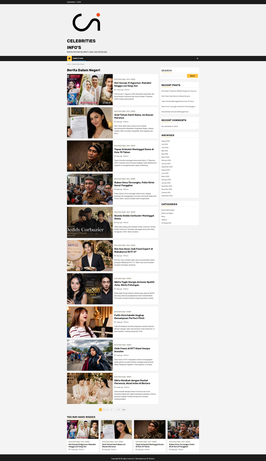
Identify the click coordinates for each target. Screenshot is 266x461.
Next (123, 409)
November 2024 (166, 189)
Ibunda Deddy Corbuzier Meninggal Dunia (174, 112)
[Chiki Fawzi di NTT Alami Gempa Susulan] (90, 355)
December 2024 (166, 186)
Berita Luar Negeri (167, 213)
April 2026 (164, 154)
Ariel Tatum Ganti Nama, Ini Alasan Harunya (175, 96)
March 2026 (165, 157)
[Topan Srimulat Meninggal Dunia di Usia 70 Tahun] (90, 156)
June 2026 (164, 147)
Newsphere (139, 459)
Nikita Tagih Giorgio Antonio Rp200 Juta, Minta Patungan (134, 284)
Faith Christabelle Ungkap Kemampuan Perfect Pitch (129, 317)
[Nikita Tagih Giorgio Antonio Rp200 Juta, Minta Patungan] (90, 288)
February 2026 (166, 160)
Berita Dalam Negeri (120, 79)
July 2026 (164, 144)
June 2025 (164, 173)
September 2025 (167, 167)
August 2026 (165, 141)
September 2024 (167, 196)
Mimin (128, 90)
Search (166, 70)
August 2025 (165, 170)
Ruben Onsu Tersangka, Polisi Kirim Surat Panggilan (178, 106)
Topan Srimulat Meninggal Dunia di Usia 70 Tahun (177, 101)
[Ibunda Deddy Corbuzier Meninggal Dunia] (90, 222)
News (128, 79)
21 (119, 409)
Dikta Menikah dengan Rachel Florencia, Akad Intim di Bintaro (132, 382)
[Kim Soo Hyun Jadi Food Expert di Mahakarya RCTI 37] (90, 255)
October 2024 (165, 192)
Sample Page (78, 58)
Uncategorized (166, 223)
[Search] (197, 58)
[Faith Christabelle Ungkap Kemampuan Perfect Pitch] (90, 322)
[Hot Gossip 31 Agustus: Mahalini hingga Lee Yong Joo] (90, 89)
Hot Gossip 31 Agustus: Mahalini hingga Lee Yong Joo (132, 84)
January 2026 (166, 163)
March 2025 (165, 176)
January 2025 (166, 183)
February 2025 (166, 179)
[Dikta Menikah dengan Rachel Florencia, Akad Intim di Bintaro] (90, 388)
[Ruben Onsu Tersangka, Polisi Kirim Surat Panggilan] (90, 189)
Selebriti (133, 79)
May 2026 (164, 151)
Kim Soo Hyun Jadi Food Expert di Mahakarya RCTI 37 (133, 250)
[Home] (69, 58)
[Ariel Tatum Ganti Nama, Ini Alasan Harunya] (90, 122)
